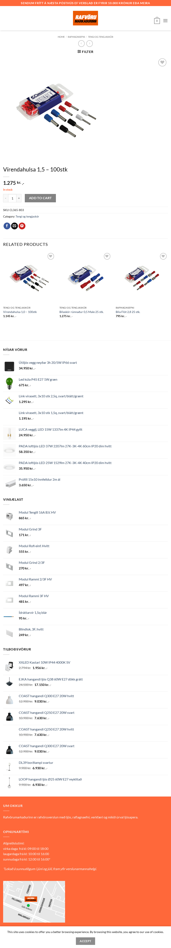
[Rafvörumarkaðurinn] (85, 18)
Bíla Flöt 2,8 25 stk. (128, 312)
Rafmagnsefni (76, 36)
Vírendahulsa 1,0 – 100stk (20, 312)
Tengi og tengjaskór (100, 36)
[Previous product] (89, 43)
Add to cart (40, 198)
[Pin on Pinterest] (22, 226)
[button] (157, 20)
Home (61, 36)
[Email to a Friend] (14, 226)
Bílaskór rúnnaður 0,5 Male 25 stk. (81, 312)
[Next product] (81, 43)
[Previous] (3, 288)
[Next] (168, 288)
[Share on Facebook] (7, 226)
